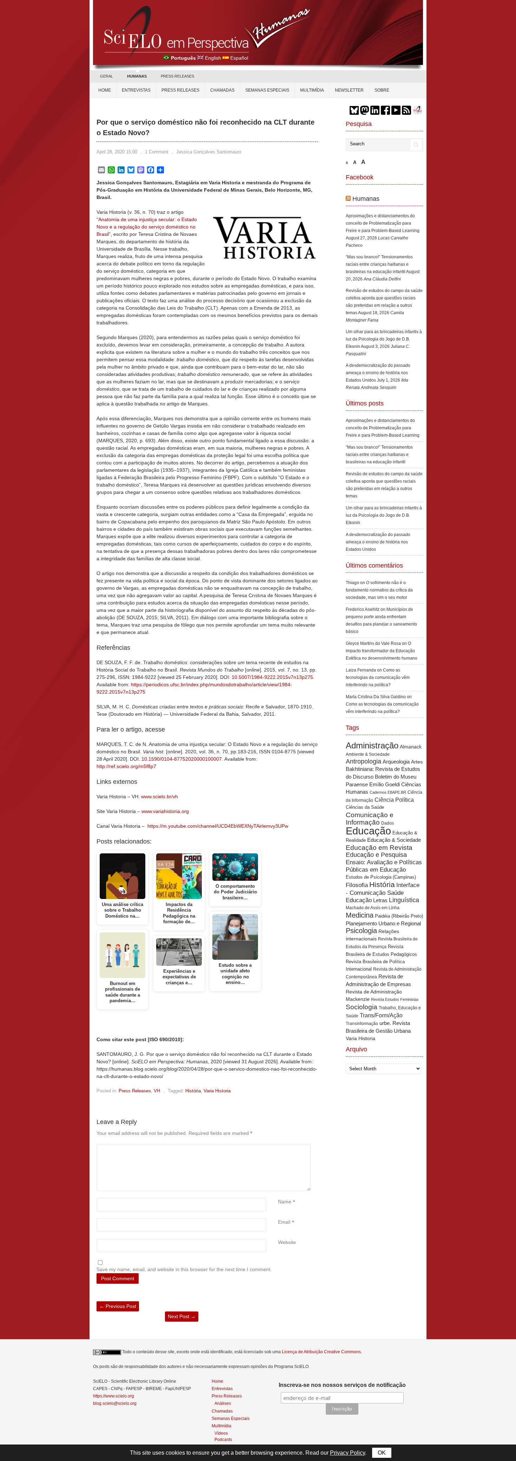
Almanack (411, 746)
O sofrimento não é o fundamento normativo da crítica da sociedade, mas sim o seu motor (379, 590)
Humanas (365, 198)
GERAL (106, 76)
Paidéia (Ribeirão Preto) (399, 916)
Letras (380, 900)
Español (239, 58)
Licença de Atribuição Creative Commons (321, 1351)
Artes (417, 762)
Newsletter (349, 90)
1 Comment (156, 151)
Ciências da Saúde (365, 807)
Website (287, 1242)
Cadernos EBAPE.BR (388, 792)
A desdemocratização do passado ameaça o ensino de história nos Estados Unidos (378, 373)
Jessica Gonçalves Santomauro (208, 151)
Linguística (404, 900)
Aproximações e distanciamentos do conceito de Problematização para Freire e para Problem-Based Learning (382, 223)
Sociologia (361, 1007)
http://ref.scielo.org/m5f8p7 (126, 766)
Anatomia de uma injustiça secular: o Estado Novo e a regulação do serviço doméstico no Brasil (147, 227)
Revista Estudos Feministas (395, 999)
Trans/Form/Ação (381, 1015)
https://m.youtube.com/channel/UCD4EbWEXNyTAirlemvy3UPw (217, 826)
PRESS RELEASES (177, 76)
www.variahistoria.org (165, 811)
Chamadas (222, 90)
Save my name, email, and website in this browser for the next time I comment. (184, 1269)
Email (284, 1222)
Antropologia (363, 761)
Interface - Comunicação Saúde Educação (382, 892)
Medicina (359, 915)
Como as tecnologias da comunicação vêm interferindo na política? (378, 677)
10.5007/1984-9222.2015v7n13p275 (272, 677)
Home (104, 90)
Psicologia (361, 930)
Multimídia (312, 90)
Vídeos (221, 1433)
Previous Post (117, 1306)
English (213, 58)
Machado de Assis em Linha (372, 907)
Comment (279, 1147)
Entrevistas (136, 90)
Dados (387, 823)
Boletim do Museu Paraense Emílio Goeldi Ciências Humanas (383, 784)
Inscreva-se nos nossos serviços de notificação (342, 1385)
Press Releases (135, 1090)
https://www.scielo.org (113, 1396)
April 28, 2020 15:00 (117, 151)
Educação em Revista (379, 847)
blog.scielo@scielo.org (115, 1403)
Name (284, 1201)
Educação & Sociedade (394, 840)
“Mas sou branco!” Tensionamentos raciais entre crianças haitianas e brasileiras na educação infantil (379, 264)
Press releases (180, 90)
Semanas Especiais (267, 90)
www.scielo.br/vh (159, 796)
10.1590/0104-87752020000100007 (181, 759)
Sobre (382, 90)
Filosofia (357, 885)
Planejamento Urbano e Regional (383, 923)
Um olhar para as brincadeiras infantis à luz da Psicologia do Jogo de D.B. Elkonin (384, 339)
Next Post (182, 1316)
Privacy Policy (347, 1453)
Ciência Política (394, 800)
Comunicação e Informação (369, 818)
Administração (372, 745)
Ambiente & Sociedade (368, 754)
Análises (222, 1403)
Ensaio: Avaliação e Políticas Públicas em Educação (384, 866)
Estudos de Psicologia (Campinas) (381, 877)
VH (157, 1090)
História (193, 1090)
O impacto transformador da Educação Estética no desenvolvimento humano (381, 651)
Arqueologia (396, 762)
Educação (368, 831)
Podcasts (223, 1439)
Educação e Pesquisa (376, 854)
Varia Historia (217, 1090)
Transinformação (362, 1024)
